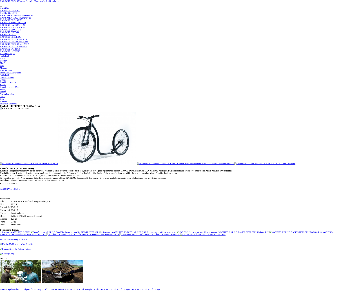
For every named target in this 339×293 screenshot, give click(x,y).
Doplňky (3, 61)
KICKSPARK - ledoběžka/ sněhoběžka (16, 15)
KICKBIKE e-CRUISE (10, 51)
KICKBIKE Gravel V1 (10, 11)
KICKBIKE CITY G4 (9, 32)
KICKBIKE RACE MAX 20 (12, 25)
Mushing (3, 68)
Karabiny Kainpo (7, 53)
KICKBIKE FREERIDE (10, 37)
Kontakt (3, 101)
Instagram (4, 104)
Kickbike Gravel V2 (8, 13)
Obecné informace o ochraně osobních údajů (110, 289)
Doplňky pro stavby (8, 82)
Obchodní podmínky (26, 289)
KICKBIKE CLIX (8, 34)
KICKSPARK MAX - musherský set (15, 18)
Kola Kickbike (6, 70)
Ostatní (3, 80)
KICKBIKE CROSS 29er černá (13, 46)
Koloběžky (4, 8)
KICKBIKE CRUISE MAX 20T (14, 42)
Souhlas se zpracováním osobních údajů (74, 289)
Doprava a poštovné (8, 289)
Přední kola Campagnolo (10, 73)
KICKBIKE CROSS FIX (11, 20)
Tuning (3, 92)
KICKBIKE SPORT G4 (10, 30)
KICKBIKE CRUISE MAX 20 (13, 39)
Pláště (2, 63)
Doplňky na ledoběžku (9, 87)
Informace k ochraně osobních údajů (144, 289)
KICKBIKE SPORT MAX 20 (13, 22)
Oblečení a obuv (7, 77)
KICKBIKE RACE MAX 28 (12, 27)
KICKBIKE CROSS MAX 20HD (14, 44)
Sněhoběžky (5, 56)
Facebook (13, 104)
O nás (2, 96)
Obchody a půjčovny (9, 94)
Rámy (2, 58)
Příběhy (3, 89)
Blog (2, 99)
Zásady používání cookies (46, 289)
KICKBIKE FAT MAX (10, 49)
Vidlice (3, 84)
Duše (2, 65)
